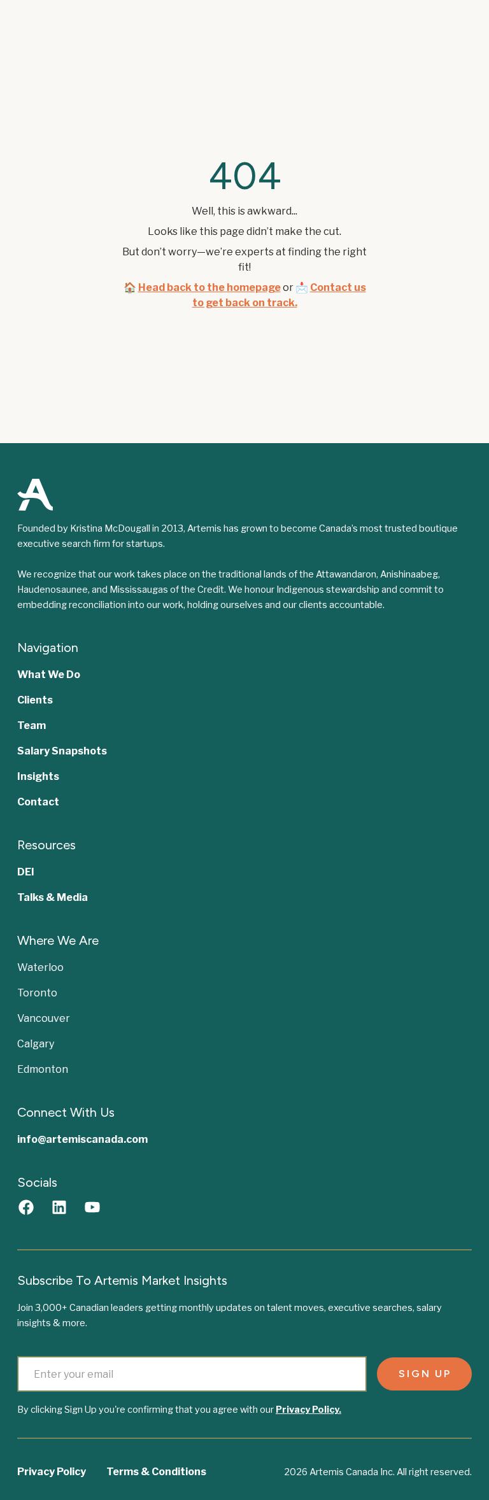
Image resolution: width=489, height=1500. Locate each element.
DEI (25, 872)
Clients (35, 700)
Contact (38, 802)
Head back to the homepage (209, 287)
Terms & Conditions (156, 1472)
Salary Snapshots (62, 751)
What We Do (48, 675)
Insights (38, 776)
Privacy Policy (51, 1472)
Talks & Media (52, 897)
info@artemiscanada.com (82, 1139)
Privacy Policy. (308, 1409)
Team (31, 725)
